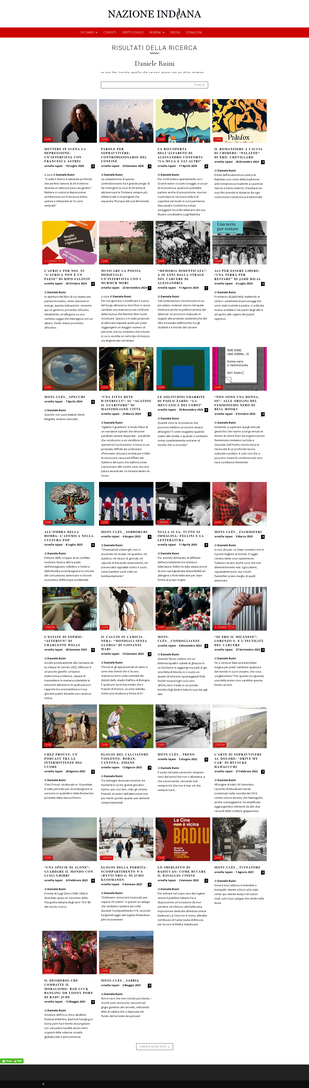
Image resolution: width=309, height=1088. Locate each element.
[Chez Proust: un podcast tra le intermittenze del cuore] (69, 726)
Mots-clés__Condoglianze (179, 639)
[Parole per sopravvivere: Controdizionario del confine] (126, 121)
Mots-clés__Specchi (64, 397)
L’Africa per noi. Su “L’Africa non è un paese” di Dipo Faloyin (67, 274)
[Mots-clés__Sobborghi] (126, 504)
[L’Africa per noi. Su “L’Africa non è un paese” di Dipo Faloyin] (69, 242)
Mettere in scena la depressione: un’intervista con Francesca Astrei (65, 155)
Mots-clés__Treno (176, 754)
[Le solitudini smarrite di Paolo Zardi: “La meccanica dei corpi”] (183, 369)
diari (48, 139)
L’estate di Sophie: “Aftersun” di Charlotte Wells (63, 641)
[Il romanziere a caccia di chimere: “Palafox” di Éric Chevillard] (239, 121)
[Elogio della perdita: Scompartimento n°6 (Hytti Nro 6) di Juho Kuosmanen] (126, 839)
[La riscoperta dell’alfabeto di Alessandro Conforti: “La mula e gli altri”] (183, 121)
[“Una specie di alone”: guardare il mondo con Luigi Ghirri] (69, 839)
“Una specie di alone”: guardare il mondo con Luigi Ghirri (68, 871)
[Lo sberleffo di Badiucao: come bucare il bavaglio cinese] (183, 839)
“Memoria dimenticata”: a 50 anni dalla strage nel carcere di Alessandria (182, 276)
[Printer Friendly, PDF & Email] (12, 1062)
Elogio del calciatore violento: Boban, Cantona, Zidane (125, 758)
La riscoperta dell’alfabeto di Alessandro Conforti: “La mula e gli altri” (181, 155)
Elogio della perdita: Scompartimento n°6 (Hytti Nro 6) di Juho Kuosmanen (124, 873)
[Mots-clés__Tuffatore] (239, 839)
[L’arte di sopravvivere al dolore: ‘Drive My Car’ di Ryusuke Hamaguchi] (239, 726)
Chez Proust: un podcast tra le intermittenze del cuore (63, 760)
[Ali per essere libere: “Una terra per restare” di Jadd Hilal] (239, 242)
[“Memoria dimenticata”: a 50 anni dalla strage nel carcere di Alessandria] (183, 242)
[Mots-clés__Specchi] (69, 369)
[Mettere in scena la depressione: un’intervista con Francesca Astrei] (69, 121)
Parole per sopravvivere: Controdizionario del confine (124, 155)
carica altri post (153, 1047)
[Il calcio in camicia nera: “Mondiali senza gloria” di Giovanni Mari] (126, 609)
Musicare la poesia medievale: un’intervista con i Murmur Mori (121, 276)
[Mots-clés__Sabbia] (126, 952)
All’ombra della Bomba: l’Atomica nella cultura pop (69, 536)
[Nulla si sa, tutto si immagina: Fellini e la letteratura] (183, 504)
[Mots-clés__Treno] (183, 726)
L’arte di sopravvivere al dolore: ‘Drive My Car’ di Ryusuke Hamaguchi (238, 760)
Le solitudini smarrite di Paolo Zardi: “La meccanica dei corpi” (181, 401)
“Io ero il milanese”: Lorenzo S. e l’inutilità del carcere (239, 641)
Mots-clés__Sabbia (120, 980)
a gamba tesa (54, 261)
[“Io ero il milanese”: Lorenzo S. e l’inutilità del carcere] (239, 609)
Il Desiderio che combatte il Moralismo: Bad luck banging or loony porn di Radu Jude (68, 988)
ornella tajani (53, 166)
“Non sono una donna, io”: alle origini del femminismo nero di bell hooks (237, 403)
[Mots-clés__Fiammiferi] (239, 504)
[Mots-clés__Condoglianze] (183, 609)
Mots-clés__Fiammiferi (238, 532)
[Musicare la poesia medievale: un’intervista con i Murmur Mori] (126, 242)
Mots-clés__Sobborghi (124, 532)
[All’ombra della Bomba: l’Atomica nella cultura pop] (69, 504)
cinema (163, 522)
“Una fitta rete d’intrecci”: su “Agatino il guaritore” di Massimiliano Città (126, 403)
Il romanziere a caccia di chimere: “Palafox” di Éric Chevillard (238, 153)
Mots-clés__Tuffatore (237, 867)
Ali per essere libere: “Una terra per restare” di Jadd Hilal (237, 274)
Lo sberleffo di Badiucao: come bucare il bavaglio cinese (182, 871)
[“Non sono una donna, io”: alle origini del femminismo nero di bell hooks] (239, 369)
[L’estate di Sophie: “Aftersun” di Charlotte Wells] (69, 609)
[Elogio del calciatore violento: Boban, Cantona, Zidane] (126, 726)
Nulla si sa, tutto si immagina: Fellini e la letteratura (181, 536)
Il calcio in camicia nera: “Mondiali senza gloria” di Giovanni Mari (124, 643)
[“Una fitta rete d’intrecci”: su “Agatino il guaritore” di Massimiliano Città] (126, 369)
